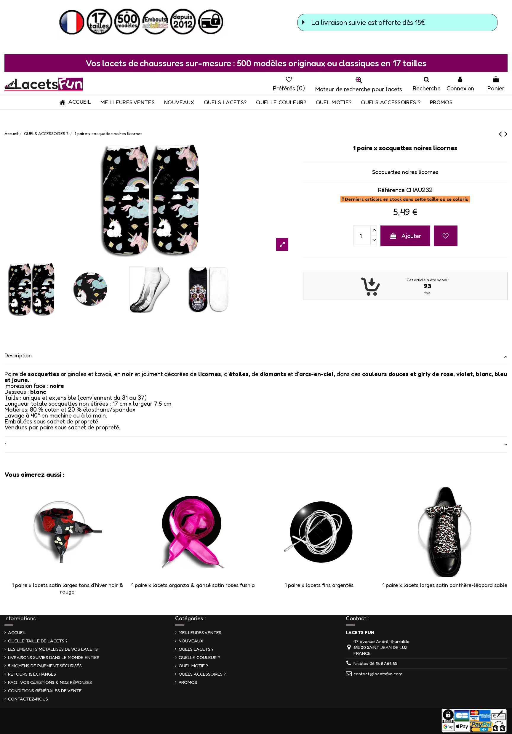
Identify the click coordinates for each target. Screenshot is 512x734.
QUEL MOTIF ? (193, 666)
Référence (391, 190)
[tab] (256, 357)
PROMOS (188, 682)
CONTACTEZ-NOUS (28, 699)
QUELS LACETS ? (196, 649)
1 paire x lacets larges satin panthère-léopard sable (444, 585)
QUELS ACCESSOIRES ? (202, 674)
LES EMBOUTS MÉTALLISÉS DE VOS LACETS (53, 649)
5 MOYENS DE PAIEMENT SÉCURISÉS (45, 666)
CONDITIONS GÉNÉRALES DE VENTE (45, 690)
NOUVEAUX (191, 641)
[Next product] (506, 133)
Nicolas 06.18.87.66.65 (375, 663)
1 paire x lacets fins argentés (318, 585)
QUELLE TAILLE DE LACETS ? (38, 641)
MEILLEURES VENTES (200, 632)
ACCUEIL (17, 632)
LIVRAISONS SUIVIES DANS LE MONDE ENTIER (54, 657)
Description (18, 355)
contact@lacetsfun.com (377, 674)
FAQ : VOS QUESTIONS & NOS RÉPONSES (50, 682)
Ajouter (411, 235)
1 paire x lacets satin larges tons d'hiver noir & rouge (67, 588)
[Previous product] (501, 133)
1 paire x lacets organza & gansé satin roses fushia (193, 585)
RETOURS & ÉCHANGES (32, 674)
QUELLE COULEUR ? (199, 657)
